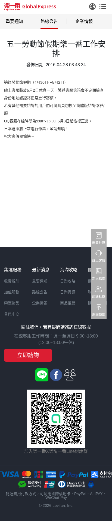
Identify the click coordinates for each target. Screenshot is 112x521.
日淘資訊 (67, 292)
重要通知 (14, 21)
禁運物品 (11, 303)
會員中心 (11, 314)
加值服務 (11, 292)
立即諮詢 (28, 355)
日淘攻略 (67, 281)
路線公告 (49, 21)
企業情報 (84, 21)
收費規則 (11, 281)
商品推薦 (67, 303)
